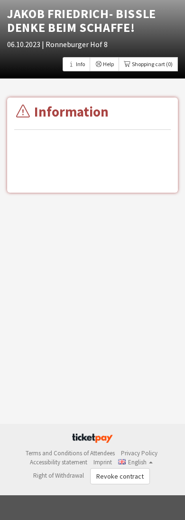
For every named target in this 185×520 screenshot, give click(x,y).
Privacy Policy (139, 453)
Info (80, 64)
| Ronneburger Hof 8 (75, 44)
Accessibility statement (58, 462)
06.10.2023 (24, 44)
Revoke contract (120, 476)
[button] (135, 462)
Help (108, 64)
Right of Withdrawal (58, 475)
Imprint (102, 462)
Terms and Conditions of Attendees (70, 453)
